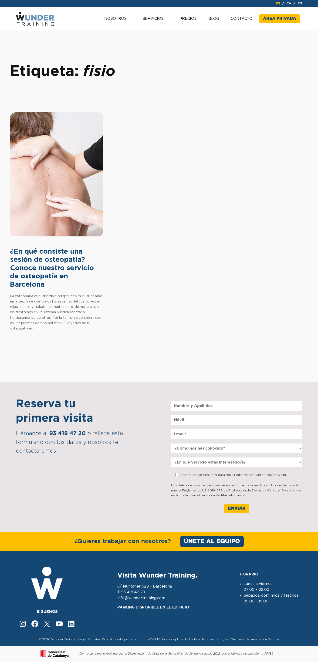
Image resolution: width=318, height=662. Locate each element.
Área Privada (279, 19)
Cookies (94, 639)
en (300, 3)
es (278, 3)
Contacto (241, 18)
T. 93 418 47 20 (131, 592)
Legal (82, 639)
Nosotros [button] (115, 18)
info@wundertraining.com (141, 598)
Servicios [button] (153, 18)
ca (288, 3)
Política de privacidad (205, 639)
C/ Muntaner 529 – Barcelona (144, 586)
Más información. (234, 495)
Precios (188, 18)
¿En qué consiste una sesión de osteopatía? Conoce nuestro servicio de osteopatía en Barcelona (52, 268)
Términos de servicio (246, 639)
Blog (213, 18)
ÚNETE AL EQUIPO (212, 541)
